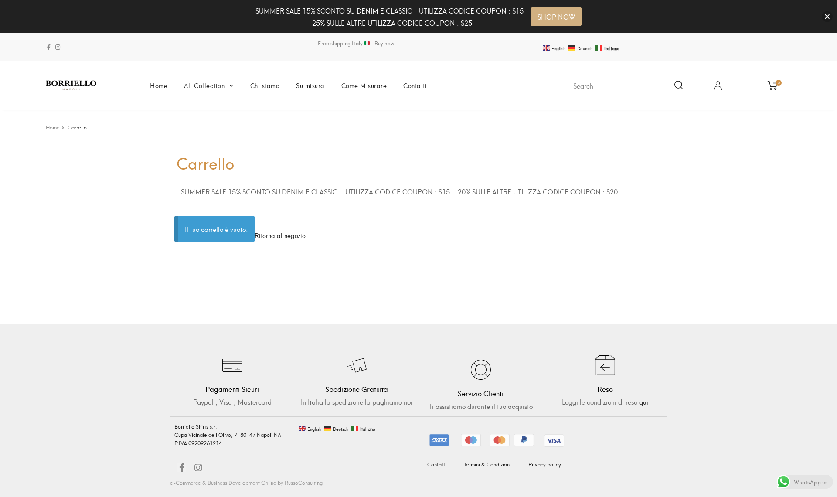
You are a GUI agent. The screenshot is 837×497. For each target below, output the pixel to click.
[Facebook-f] (48, 47)
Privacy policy (544, 464)
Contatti (415, 85)
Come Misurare (364, 85)
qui (643, 401)
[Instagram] (58, 47)
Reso (605, 388)
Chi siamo (265, 85)
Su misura (310, 85)
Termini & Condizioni (487, 464)
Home (158, 85)
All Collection (204, 85)
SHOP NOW (556, 16)
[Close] (827, 16)
